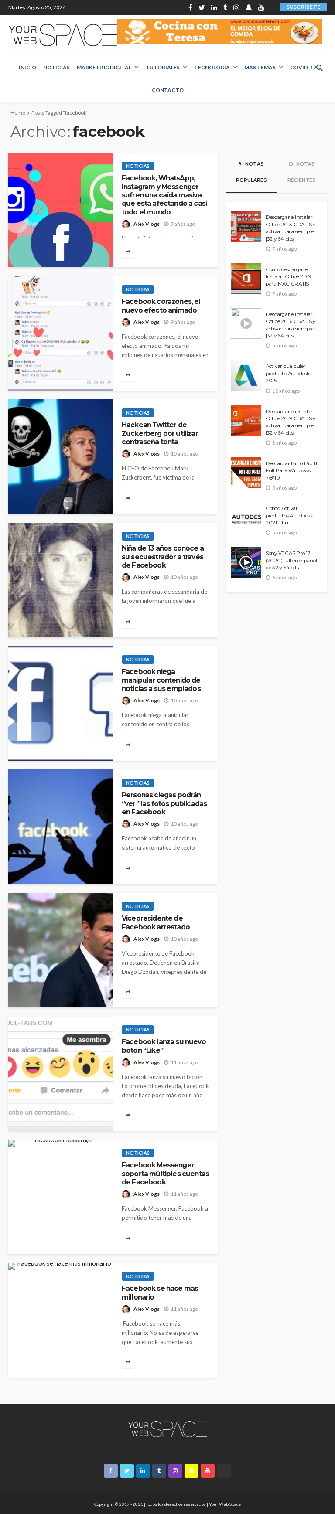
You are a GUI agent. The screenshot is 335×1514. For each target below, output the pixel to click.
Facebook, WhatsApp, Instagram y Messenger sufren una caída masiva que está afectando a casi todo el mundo (164, 195)
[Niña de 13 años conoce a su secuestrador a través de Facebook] (60, 580)
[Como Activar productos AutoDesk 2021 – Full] (246, 517)
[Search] (319, 67)
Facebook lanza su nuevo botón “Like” (164, 1046)
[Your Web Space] (62, 35)
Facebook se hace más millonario (160, 1292)
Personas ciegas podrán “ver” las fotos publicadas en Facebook (164, 803)
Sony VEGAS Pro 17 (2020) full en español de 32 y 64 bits (291, 560)
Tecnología (212, 67)
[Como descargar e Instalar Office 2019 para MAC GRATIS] (246, 278)
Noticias (56, 67)
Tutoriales (163, 67)
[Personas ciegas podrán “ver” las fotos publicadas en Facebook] (60, 826)
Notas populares (251, 172)
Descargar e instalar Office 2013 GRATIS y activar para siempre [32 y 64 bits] (290, 228)
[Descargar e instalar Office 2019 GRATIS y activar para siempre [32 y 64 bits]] (246, 420)
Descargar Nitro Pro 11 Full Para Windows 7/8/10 (291, 470)
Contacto (168, 90)
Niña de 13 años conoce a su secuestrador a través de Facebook (163, 556)
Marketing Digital (104, 67)
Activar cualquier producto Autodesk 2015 (288, 373)
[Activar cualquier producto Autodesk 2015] (246, 375)
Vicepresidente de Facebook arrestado (156, 922)
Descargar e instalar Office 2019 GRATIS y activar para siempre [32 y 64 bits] (290, 422)
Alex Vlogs (146, 224)
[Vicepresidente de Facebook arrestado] (60, 950)
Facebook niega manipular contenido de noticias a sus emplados (161, 680)
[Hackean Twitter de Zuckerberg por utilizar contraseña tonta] (60, 456)
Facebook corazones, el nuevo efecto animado (161, 305)
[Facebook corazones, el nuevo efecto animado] (60, 333)
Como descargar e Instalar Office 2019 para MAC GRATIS (288, 276)
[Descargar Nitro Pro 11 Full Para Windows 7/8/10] (246, 472)
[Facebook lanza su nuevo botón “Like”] (60, 1073)
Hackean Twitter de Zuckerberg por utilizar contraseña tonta (160, 433)
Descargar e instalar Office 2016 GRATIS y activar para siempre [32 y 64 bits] (290, 325)
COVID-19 (303, 67)
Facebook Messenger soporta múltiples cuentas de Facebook (165, 1173)
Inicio (27, 67)
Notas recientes (301, 172)
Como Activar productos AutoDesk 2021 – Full (289, 515)
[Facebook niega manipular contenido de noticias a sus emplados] (60, 703)
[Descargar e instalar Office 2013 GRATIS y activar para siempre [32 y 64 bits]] (246, 226)
